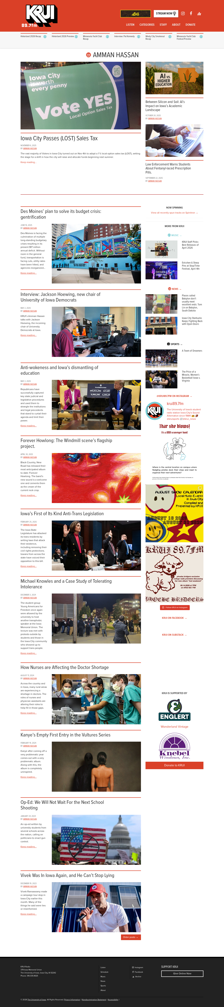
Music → (176, 235)
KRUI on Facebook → (174, 618)
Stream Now (164, 14)
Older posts (129, 937)
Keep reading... (29, 162)
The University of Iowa (36, 1000)
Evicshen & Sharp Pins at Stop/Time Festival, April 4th (191, 266)
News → (177, 289)
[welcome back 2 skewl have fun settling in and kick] (174, 513)
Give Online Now (182, 973)
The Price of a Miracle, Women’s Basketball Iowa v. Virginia (191, 376)
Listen (130, 25)
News (103, 981)
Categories (147, 25)
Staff (163, 25)
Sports (103, 986)
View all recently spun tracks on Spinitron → (174, 212)
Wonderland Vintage (174, 727)
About (176, 25)
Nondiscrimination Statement (94, 1000)
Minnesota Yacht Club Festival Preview (186, 38)
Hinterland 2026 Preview (63, 36)
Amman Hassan (30, 148)
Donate (190, 25)
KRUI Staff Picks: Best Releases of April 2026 (190, 245)
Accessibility (113, 1000)
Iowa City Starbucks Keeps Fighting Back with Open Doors (192, 321)
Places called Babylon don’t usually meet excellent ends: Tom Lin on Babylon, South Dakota (192, 303)
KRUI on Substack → (174, 635)
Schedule (104, 972)
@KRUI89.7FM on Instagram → (174, 396)
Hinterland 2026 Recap (31, 36)
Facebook (138, 972)
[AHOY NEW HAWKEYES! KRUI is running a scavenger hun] (174, 453)
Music (103, 977)
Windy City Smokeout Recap (155, 38)
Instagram (138, 967)
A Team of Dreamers (192, 351)
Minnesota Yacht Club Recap (92, 38)
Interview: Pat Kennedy (124, 36)
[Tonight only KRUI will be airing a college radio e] (174, 573)
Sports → (177, 344)
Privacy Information (72, 1000)
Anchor (138, 977)
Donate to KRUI (174, 765)
